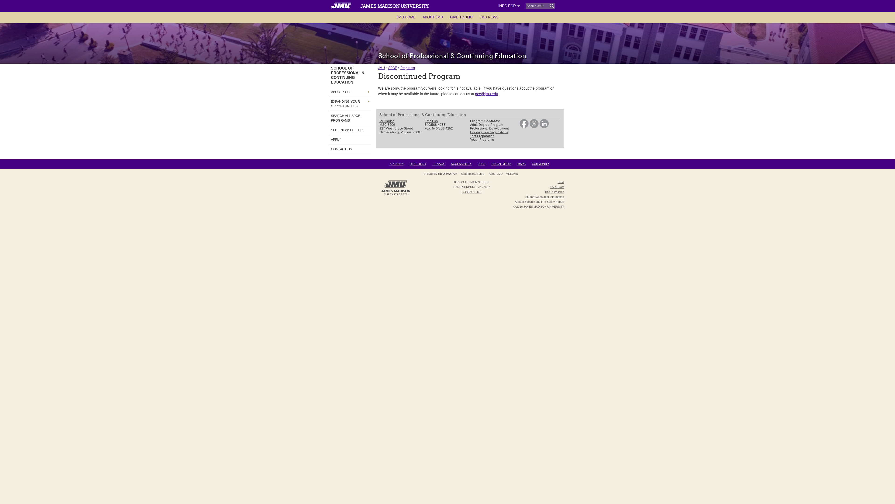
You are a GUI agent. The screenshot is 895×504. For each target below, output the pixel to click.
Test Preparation (482, 136)
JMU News (489, 17)
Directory (418, 164)
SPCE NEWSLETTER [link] (347, 130)
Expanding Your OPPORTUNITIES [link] (345, 104)
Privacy (439, 164)
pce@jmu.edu (486, 94)
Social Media (501, 164)
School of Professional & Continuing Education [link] (348, 75)
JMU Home (406, 17)
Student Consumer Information (544, 197)
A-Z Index (396, 164)
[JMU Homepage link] (396, 194)
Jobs (481, 164)
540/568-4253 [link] (435, 124)
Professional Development (489, 128)
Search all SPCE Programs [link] (345, 118)
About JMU (433, 17)
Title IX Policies (554, 192)
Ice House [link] (386, 121)
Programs (407, 67)
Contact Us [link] (341, 149)
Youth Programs (482, 139)
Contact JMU (472, 192)
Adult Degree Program (486, 124)
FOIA (561, 182)
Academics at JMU (473, 173)
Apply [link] (336, 139)
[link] (524, 127)
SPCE (392, 67)
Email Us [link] (431, 121)
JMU (381, 67)
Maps (522, 164)
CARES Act (557, 187)
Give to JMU (461, 17)
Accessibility (461, 164)
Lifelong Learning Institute (489, 132)
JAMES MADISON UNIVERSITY (543, 206)
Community (540, 164)
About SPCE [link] (341, 92)
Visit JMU (512, 173)
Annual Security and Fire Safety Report (539, 201)
